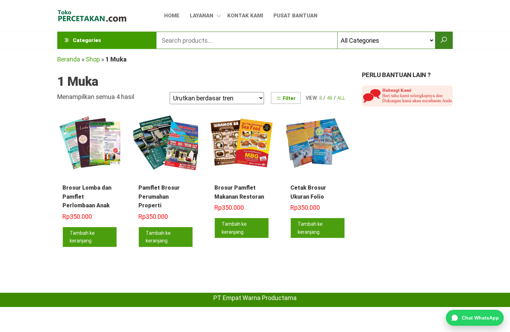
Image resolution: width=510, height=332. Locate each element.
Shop (93, 59)
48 (329, 98)
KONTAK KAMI (245, 16)
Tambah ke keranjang (82, 236)
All (341, 98)
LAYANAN (201, 16)
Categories (87, 40)
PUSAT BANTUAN (295, 16)
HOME (171, 16)
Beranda (68, 59)
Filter (289, 98)
